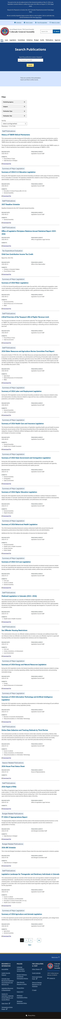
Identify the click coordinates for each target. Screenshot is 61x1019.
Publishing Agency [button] (8, 102)
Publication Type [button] (7, 111)
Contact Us (52, 978)
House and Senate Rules (37, 977)
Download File (7, 163)
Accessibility (5, 969)
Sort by (4, 120)
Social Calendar (36, 973)
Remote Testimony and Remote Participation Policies (22, 976)
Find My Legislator (42, 22)
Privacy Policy (20, 988)
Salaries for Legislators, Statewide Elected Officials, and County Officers (7, 996)
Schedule (18, 22)
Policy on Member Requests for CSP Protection (37, 984)
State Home (5, 1003)
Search (57, 31)
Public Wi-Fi (20, 992)
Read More (39, 17)
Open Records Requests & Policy (22, 983)
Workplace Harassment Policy (22, 1002)
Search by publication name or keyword (30, 57)
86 (39, 940)
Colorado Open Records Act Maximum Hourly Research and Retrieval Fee (8, 981)
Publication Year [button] (7, 116)
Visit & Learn (29, 22)
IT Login (34, 990)
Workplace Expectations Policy (22, 996)
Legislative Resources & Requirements (7, 989)
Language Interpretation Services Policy (21, 969)
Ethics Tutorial (36, 969)
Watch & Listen (56, 22)
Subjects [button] (5, 106)
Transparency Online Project (7, 1008)
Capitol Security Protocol (6, 974)
